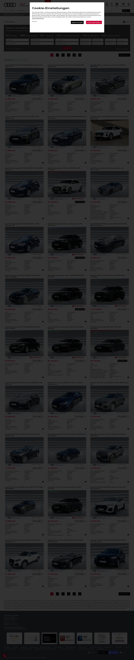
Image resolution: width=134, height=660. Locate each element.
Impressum (34, 21)
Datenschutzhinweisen (38, 18)
